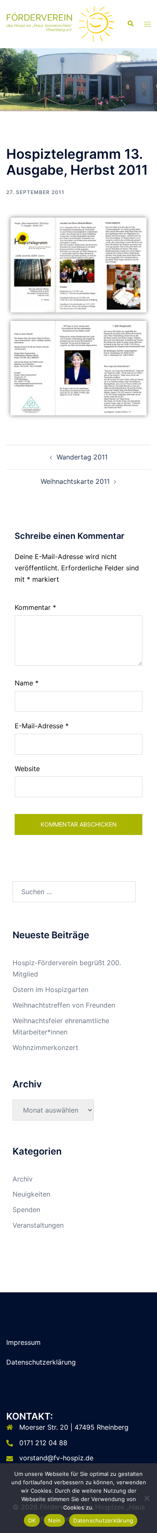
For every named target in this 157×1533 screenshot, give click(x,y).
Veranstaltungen (38, 1225)
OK (32, 1520)
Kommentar (35, 607)
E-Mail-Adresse (42, 726)
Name (27, 683)
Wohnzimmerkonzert (45, 1047)
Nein (54, 1520)
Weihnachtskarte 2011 (75, 481)
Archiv (23, 1179)
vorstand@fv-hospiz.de (56, 1458)
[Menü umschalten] (147, 24)
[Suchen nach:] (74, 891)
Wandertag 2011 (82, 457)
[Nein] (146, 1498)
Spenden (26, 1209)
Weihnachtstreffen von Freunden (64, 1005)
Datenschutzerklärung (41, 1362)
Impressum (23, 1342)
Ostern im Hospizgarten (50, 989)
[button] (130, 24)
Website (27, 768)
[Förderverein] (60, 23)
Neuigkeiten (31, 1194)
